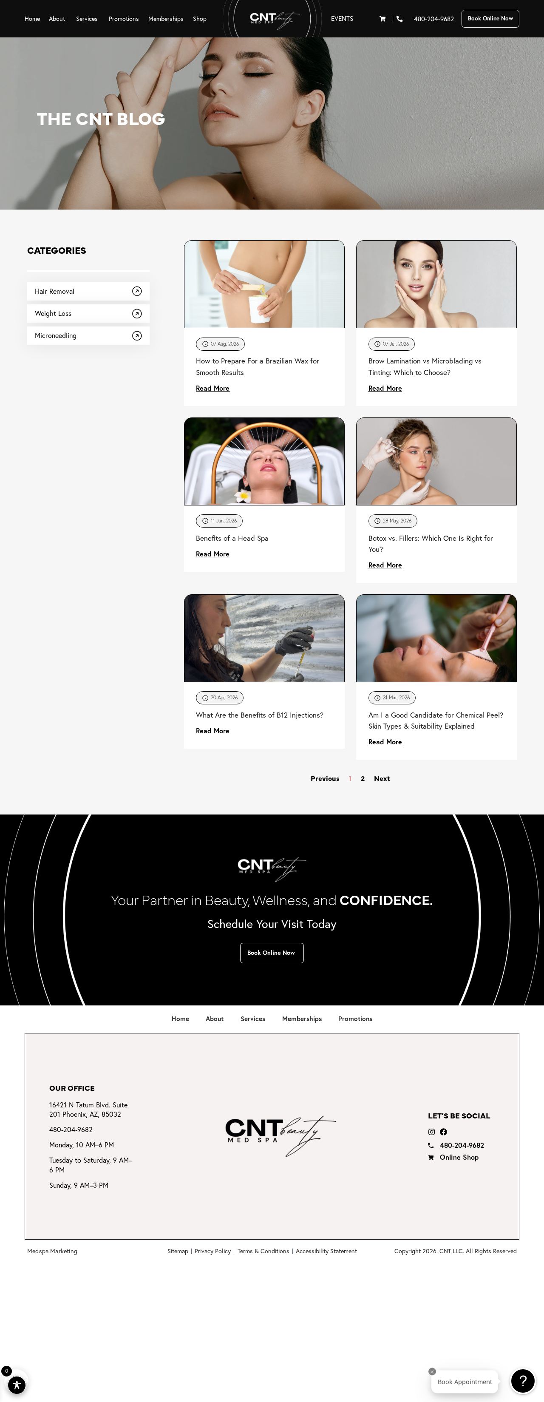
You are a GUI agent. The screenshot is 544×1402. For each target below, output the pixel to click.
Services (253, 1018)
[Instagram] (431, 1131)
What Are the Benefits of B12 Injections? (259, 714)
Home (180, 1018)
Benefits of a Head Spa (232, 538)
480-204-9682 (434, 19)
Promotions (355, 1018)
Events (342, 19)
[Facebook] (443, 1131)
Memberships (302, 1018)
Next (382, 778)
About (215, 1018)
